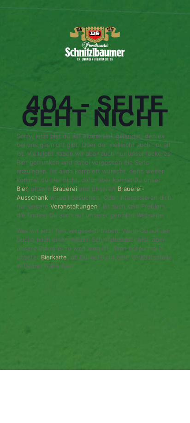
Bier (22, 188)
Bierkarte (54, 257)
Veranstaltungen (74, 206)
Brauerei (66, 188)
